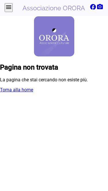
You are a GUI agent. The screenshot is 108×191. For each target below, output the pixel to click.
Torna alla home (16, 89)
